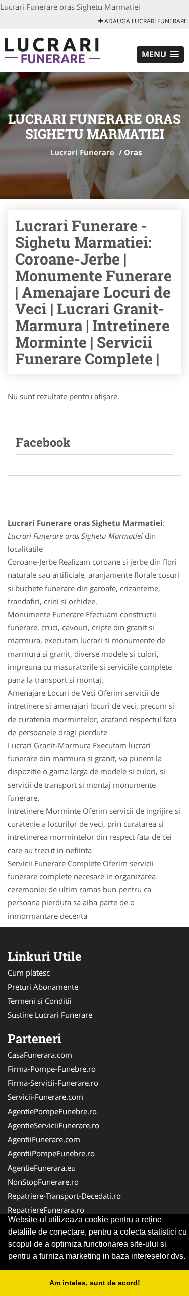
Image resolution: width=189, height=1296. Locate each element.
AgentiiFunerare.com (44, 1139)
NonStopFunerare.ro (43, 1181)
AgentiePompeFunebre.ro (52, 1111)
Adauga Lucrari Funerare (145, 21)
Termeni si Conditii (40, 1000)
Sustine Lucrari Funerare (50, 1014)
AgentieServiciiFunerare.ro (53, 1125)
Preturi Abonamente (43, 986)
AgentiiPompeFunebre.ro (51, 1153)
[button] (160, 54)
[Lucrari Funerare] (66, 49)
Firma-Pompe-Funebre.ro (52, 1068)
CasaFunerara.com (40, 1054)
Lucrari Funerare (82, 152)
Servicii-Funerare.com (45, 1096)
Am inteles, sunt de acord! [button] (94, 1283)
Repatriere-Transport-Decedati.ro (64, 1195)
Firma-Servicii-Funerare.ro (53, 1082)
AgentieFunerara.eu (42, 1167)
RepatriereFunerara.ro (46, 1209)
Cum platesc (29, 972)
